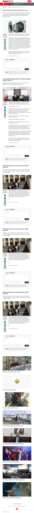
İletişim (16, 506)
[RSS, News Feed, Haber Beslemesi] (17, 509)
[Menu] (28, 1)
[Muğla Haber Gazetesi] (8, 1)
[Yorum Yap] (5, 49)
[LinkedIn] (5, 43)
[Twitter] (5, 41)
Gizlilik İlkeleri (19, 506)
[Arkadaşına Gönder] (5, 46)
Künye (13, 506)
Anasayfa (9, 506)
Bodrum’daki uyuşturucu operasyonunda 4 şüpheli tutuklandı (19, 4)
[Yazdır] (5, 47)
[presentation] (6, 4)
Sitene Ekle (23, 506)
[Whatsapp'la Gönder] (5, 44)
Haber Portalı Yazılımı (7, 511)
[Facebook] (5, 39)
